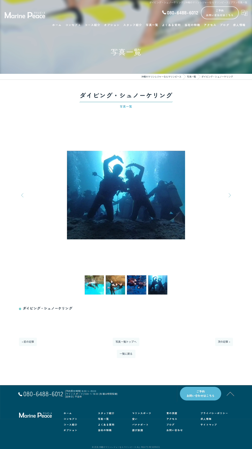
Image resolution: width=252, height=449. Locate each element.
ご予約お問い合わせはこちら (220, 13)
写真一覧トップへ (126, 342)
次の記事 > (224, 342)
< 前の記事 (28, 342)
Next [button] (229, 195)
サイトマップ (209, 424)
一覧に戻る (126, 354)
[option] (126, 195)
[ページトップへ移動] (230, 393)
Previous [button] (22, 195)
